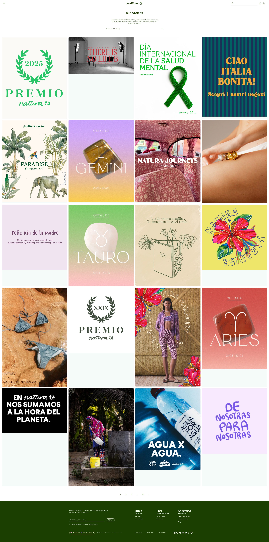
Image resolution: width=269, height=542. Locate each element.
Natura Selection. (106, 532)
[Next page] (148, 494)
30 (143, 494)
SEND (110, 520)
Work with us (139, 519)
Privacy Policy (93, 524)
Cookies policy (150, 532)
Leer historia (12, 115)
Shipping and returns (163, 513)
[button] (4, 3)
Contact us (138, 513)
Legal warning (161, 532)
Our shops (138, 516)
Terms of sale (161, 516)
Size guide (160, 519)
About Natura (182, 513)
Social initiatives (183, 519)
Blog (179, 522)
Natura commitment (184, 516)
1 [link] (120, 494)
